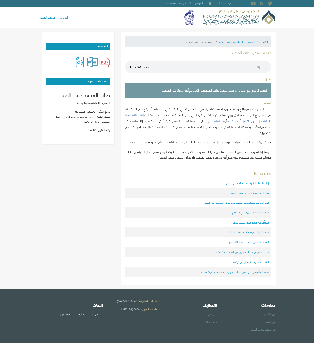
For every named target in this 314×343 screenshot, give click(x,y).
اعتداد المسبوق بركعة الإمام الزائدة (251, 262)
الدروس (63, 17)
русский (65, 314)
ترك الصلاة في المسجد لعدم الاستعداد (249, 192)
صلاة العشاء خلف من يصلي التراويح (250, 212)
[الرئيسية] (239, 16)
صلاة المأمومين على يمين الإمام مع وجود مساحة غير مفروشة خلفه (235, 272)
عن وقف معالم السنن (175, 3)
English (81, 314)
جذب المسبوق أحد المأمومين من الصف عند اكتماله (242, 252)
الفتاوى (251, 41)
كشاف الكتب (48, 17)
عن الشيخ (221, 3)
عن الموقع (201, 3)
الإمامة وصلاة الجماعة (231, 41)
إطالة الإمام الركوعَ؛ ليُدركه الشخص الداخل (247, 183)
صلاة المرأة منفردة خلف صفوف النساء (249, 232)
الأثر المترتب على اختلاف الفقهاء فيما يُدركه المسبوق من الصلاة (236, 202)
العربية (95, 314)
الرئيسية (263, 41)
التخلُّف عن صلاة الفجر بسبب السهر (251, 222)
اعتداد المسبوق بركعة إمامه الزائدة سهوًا (248, 242)
